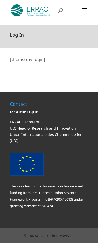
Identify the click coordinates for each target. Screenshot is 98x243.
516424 (47, 205)
